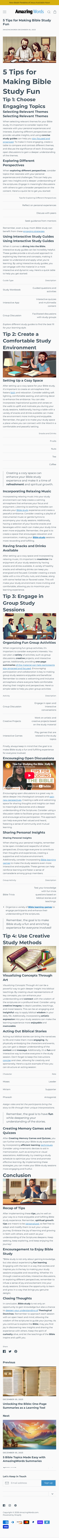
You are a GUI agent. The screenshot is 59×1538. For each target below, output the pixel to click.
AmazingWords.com (29, 1512)
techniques (47, 1145)
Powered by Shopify (12, 1515)
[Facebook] (4, 1505)
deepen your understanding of (22, 1310)
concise (7, 1060)
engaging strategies (33, 231)
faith (12, 392)
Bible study (22, 510)
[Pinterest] (15, 1505)
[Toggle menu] (4, 12)
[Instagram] (10, 1505)
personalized (32, 1223)
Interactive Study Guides (33, 241)
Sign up (48, 1482)
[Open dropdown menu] (52, 1494)
